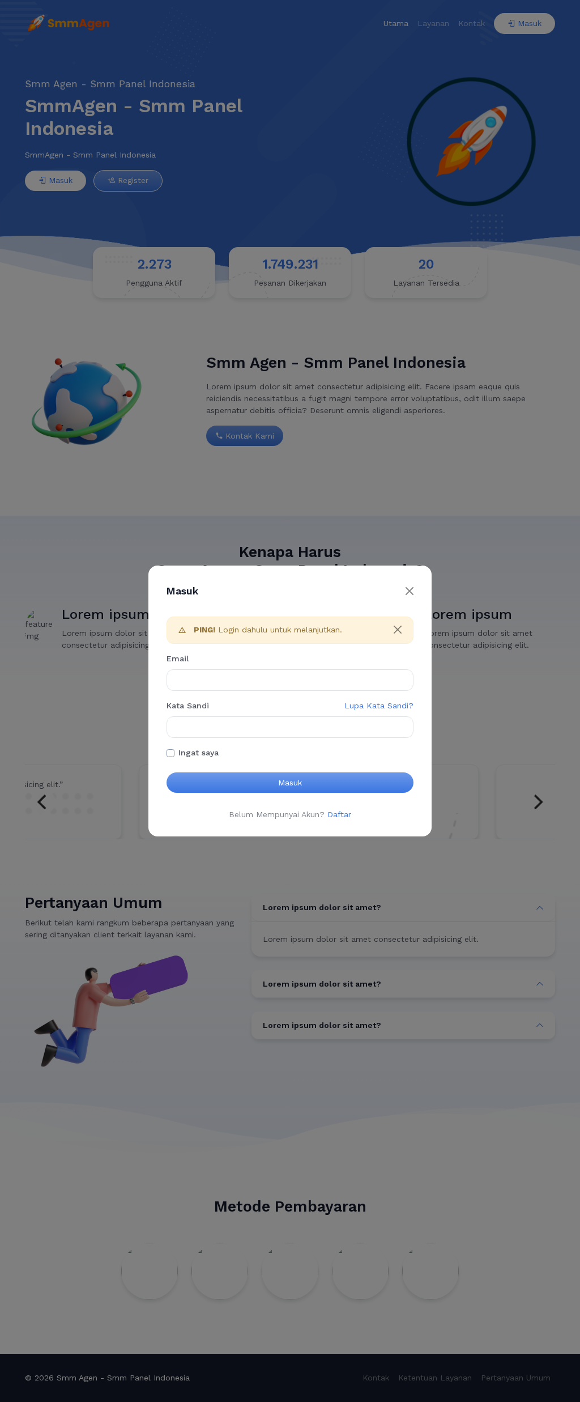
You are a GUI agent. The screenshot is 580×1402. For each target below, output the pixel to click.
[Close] (409, 591)
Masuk (290, 782)
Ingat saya (198, 752)
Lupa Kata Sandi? (378, 705)
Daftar (339, 814)
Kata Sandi (188, 705)
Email (178, 658)
